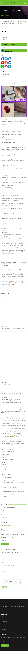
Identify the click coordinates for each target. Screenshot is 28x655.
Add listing (4, 629)
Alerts (4, 39)
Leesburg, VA (15, 14)
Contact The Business (7, 42)
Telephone (5, 37)
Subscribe (5, 544)
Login (3, 631)
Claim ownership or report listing (9, 44)
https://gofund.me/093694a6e (13, 436)
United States (8, 14)
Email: (3, 562)
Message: (4, 569)
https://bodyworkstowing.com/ (7, 525)
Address (4, 34)
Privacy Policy (5, 621)
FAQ (3, 623)
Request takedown (6, 47)
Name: (3, 556)
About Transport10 (6, 616)
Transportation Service (7, 74)
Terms (3, 619)
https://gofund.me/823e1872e (8, 128)
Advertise (4, 627)
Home (2, 14)
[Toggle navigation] (25, 2)
